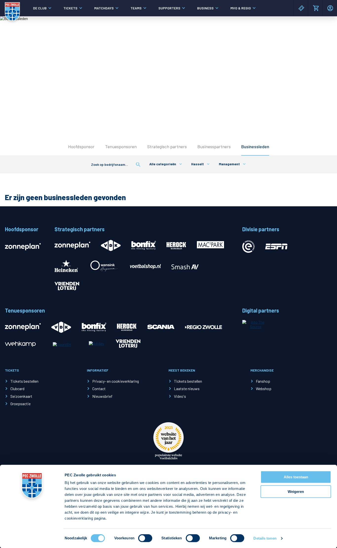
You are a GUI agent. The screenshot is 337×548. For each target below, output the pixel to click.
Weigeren (296, 491)
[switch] (145, 538)
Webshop (263, 388)
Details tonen (264, 538)
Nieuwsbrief (102, 396)
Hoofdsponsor (81, 146)
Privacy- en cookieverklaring (115, 381)
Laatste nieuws (187, 388)
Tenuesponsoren (121, 146)
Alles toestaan (296, 477)
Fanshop (263, 381)
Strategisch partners (167, 146)
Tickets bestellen (24, 381)
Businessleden (255, 146)
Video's (180, 396)
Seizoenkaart (21, 396)
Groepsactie (20, 403)
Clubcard (17, 388)
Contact (99, 388)
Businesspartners (214, 146)
